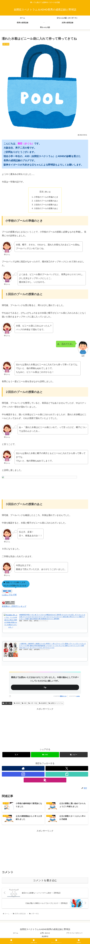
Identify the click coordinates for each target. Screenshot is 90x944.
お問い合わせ (45, 933)
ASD (25, 703)
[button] (74, 754)
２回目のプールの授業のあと (46, 205)
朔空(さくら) (63, 696)
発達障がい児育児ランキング (14, 606)
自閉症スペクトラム (56, 703)
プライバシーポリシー (74, 933)
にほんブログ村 (9, 595)
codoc (78, 696)
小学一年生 (7, 703)
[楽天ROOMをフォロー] (45, 780)
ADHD (18, 703)
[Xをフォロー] (66, 768)
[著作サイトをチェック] (23, 768)
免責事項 (45, 936)
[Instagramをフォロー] (23, 774)
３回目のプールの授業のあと (46, 208)
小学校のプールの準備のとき (46, 197)
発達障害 (44, 703)
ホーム (15, 933)
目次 (41, 191)
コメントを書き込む (45, 880)
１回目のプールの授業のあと (46, 201)
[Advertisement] (45, 727)
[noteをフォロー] (66, 774)
